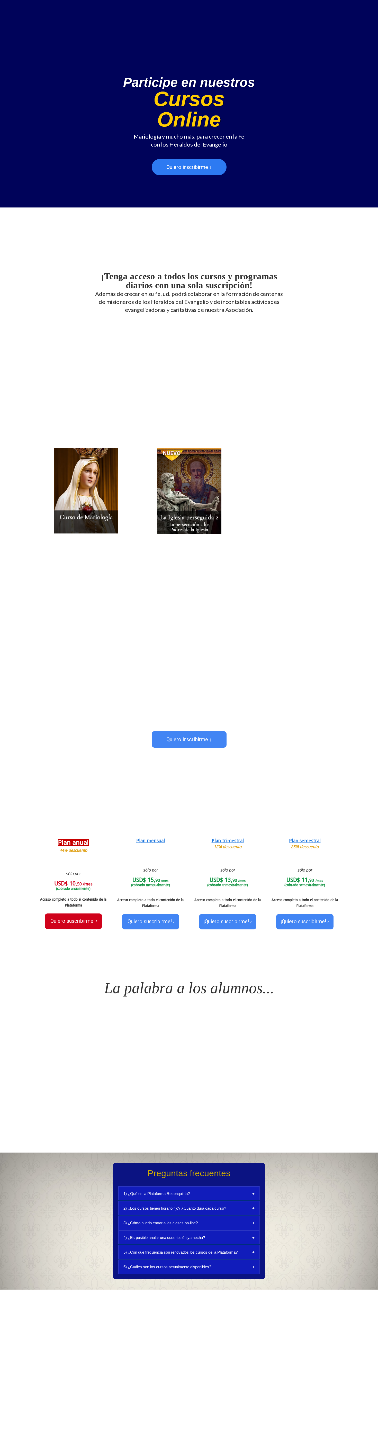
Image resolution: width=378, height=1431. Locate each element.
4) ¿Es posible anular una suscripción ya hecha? (164, 1237)
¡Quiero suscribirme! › (73, 921)
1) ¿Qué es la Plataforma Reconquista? (156, 1193)
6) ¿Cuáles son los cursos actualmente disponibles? (167, 1267)
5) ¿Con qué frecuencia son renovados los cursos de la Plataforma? (180, 1252)
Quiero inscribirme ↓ (189, 167)
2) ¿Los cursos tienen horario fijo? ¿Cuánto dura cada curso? (174, 1208)
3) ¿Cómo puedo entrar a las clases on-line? (160, 1223)
